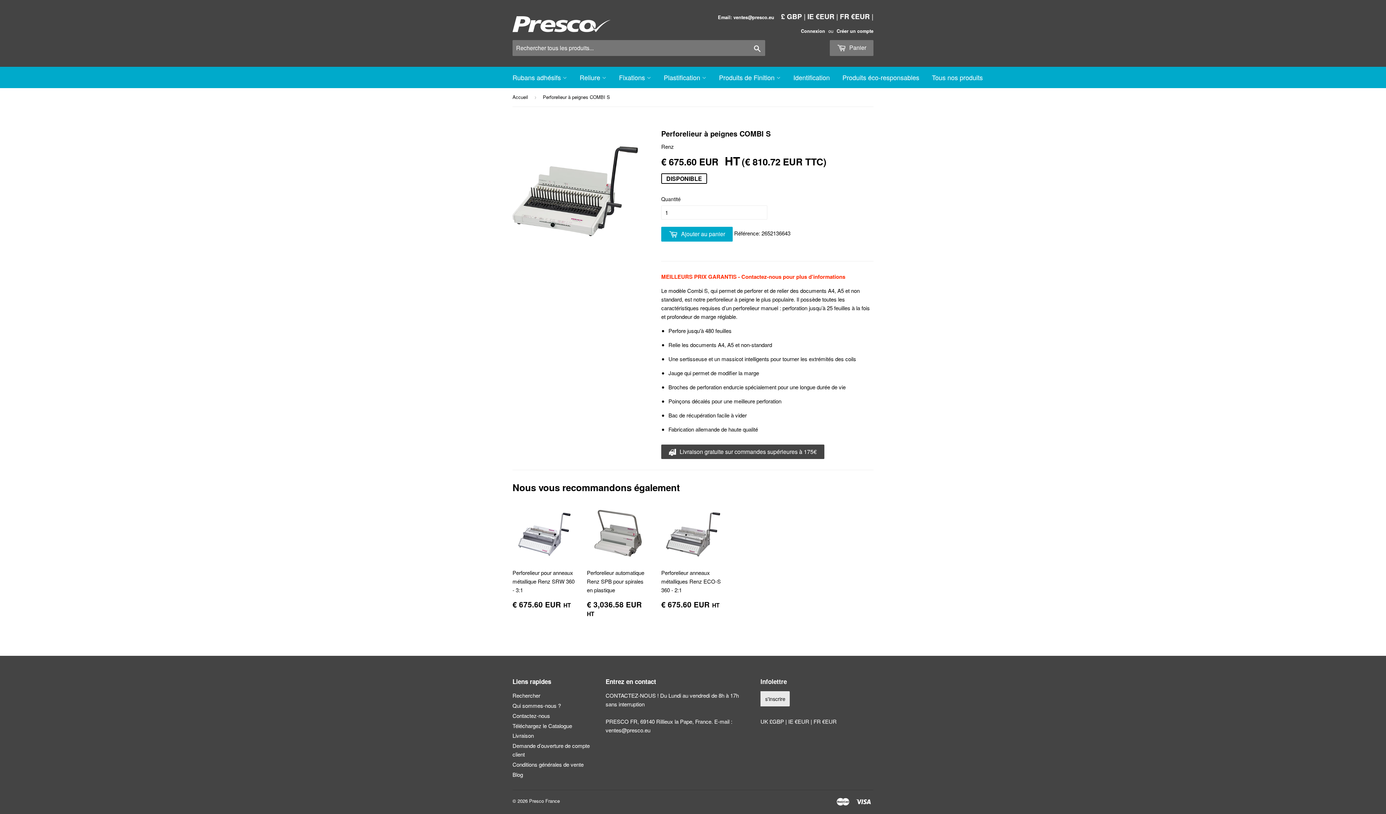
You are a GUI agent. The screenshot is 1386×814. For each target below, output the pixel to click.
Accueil (520, 97)
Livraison (523, 735)
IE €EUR (820, 16)
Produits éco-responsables (880, 77)
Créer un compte (855, 31)
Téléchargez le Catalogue (542, 725)
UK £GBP (772, 721)
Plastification (683, 77)
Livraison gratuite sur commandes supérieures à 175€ (747, 451)
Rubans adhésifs (538, 77)
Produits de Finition (747, 77)
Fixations (633, 77)
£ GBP (791, 16)
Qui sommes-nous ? (537, 705)
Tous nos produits (957, 77)
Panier (857, 47)
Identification (811, 77)
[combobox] (639, 48)
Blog (518, 774)
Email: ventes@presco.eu (746, 17)
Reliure (591, 77)
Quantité (671, 199)
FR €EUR (855, 16)
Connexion (813, 31)
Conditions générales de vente (548, 764)
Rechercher (526, 695)
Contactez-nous (531, 715)
